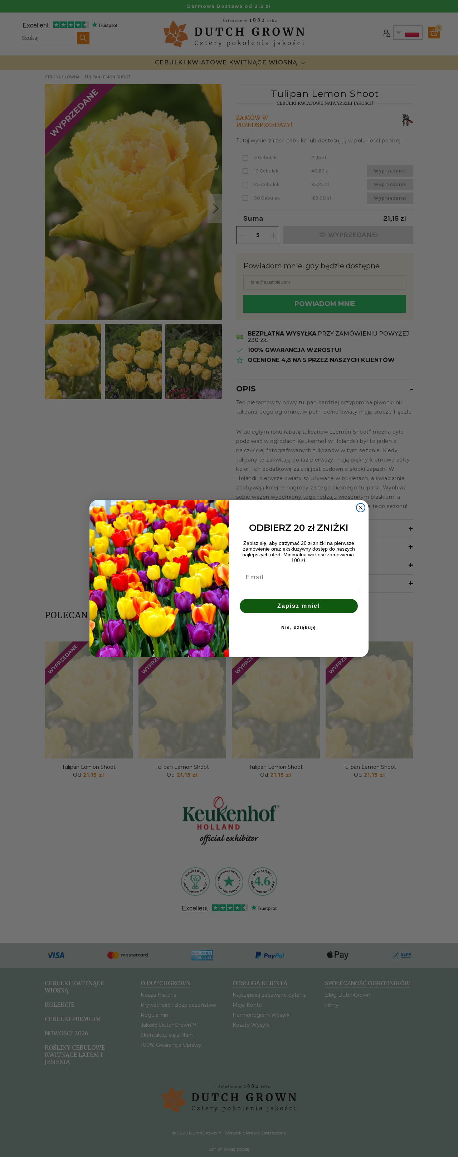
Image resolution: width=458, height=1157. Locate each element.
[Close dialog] (360, 507)
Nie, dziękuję (298, 627)
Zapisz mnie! (298, 606)
